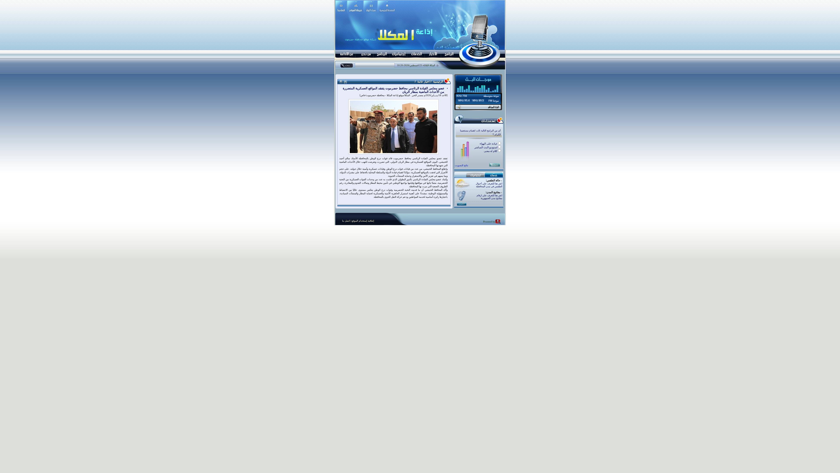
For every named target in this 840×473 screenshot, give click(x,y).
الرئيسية (437, 81)
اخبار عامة (423, 81)
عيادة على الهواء (489, 143)
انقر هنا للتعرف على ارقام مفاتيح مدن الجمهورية (489, 196)
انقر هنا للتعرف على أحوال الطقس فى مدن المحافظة (489, 185)
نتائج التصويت (461, 165)
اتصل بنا (346, 220)
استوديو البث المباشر (486, 147)
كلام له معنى (491, 151)
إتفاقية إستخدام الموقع (362, 220)
